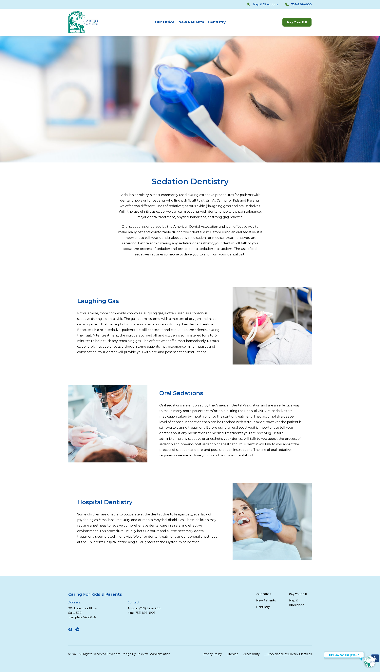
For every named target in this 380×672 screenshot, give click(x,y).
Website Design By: (122, 654)
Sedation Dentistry (190, 181)
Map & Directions (265, 4)
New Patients (191, 22)
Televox (142, 654)
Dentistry (217, 22)
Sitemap (232, 654)
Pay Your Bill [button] (297, 22)
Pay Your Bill (298, 594)
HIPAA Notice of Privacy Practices (288, 654)
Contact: (134, 602)
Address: (74, 602)
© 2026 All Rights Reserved (87, 654)
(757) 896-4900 (150, 608)
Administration (160, 654)
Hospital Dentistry (104, 502)
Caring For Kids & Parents (95, 594)
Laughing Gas (98, 301)
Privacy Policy (212, 654)
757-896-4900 (301, 4)
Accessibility (251, 654)
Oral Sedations (181, 393)
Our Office (165, 22)
